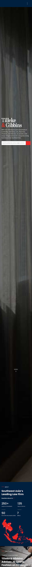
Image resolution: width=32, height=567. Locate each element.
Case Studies (8, 551)
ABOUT (7, 487)
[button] (25, 3)
